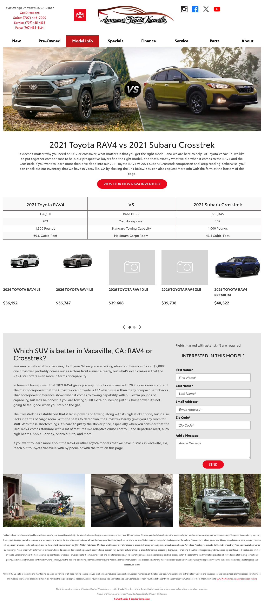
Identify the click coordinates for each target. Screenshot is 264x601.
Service (181, 41)
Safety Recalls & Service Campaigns (132, 598)
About (247, 41)
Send (213, 464)
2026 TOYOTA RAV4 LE (21, 289)
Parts (214, 41)
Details (15, 313)
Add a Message (187, 436)
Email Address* (187, 402)
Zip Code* (183, 418)
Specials (115, 41)
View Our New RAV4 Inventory (132, 184)
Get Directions (30, 13)
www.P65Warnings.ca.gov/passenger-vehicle (237, 579)
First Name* (184, 370)
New (16, 41)
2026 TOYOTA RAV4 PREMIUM (230, 292)
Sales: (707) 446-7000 (29, 18)
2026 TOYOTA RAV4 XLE (128, 289)
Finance (148, 41)
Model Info (82, 41)
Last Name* (184, 386)
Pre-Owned (49, 41)
